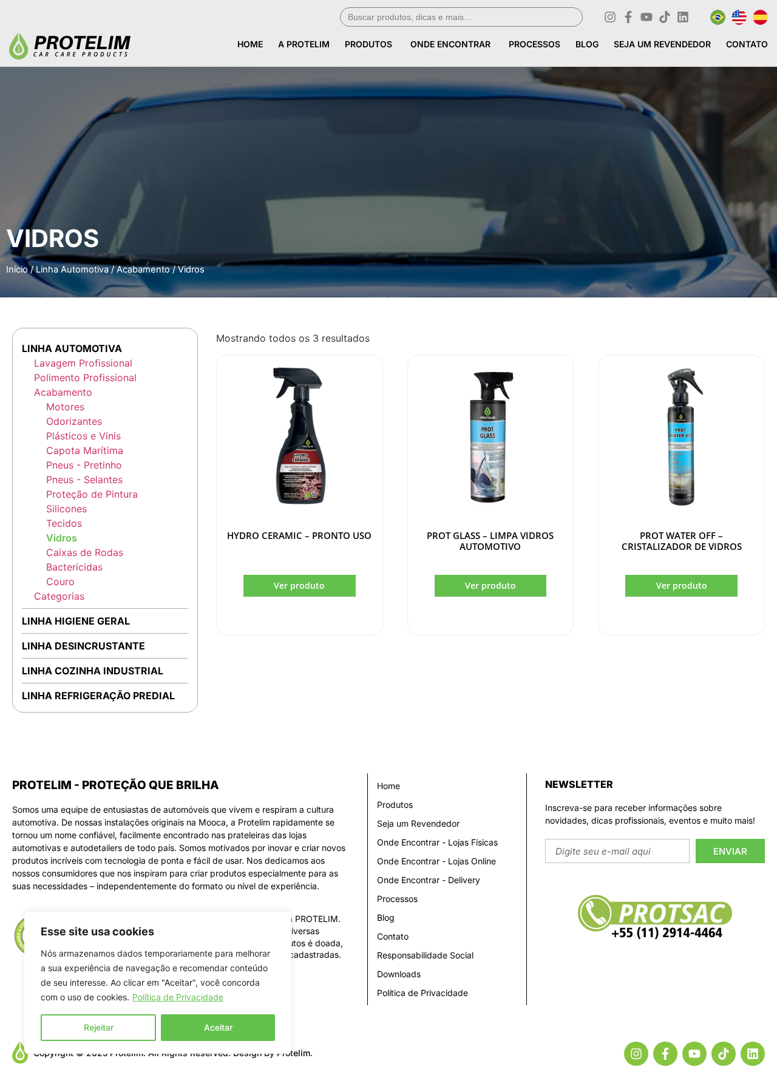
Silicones (66, 509)
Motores (65, 407)
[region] (157, 983)
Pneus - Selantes (84, 479)
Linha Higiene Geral (76, 621)
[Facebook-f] (628, 17)
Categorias (59, 596)
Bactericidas (74, 567)
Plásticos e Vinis (83, 436)
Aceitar (218, 1027)
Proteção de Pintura (92, 494)
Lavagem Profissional (83, 363)
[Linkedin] (683, 17)
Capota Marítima (84, 450)
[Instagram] (610, 17)
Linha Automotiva (72, 269)
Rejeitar (99, 1027)
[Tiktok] (665, 17)
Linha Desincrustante (83, 646)
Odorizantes (74, 421)
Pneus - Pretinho (84, 465)
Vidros (61, 538)
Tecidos (64, 523)
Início (17, 269)
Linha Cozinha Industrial (92, 671)
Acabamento (143, 269)
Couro (60, 581)
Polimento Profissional (85, 377)
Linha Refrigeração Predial (98, 696)
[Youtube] (646, 17)
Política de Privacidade (177, 997)
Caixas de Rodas (84, 552)
